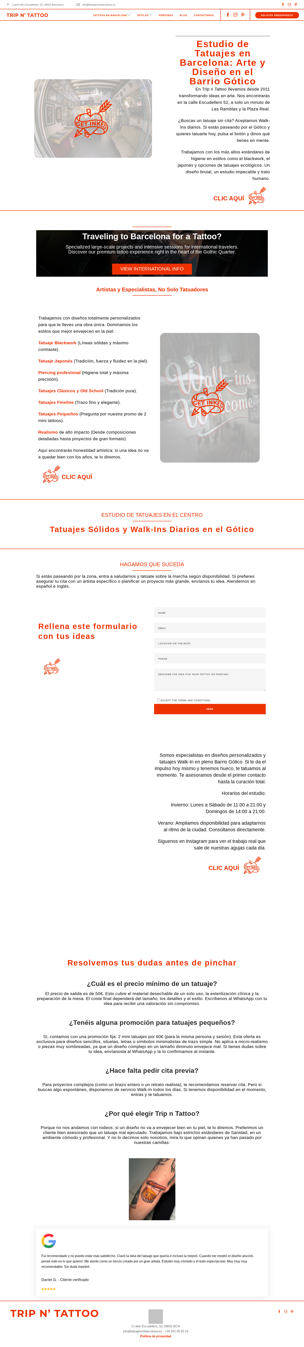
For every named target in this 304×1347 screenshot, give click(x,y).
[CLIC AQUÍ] (257, 195)
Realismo (48, 432)
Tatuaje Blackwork (57, 342)
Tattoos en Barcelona (110, 15)
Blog (183, 15)
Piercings (166, 15)
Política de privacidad (155, 1336)
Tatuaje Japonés (55, 361)
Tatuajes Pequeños (58, 414)
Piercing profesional (59, 372)
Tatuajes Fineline (56, 402)
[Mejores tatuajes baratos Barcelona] (155, 1316)
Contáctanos (204, 15)
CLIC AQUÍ (228, 198)
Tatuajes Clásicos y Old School (70, 390)
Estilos (142, 15)
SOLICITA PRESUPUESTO (277, 15)
